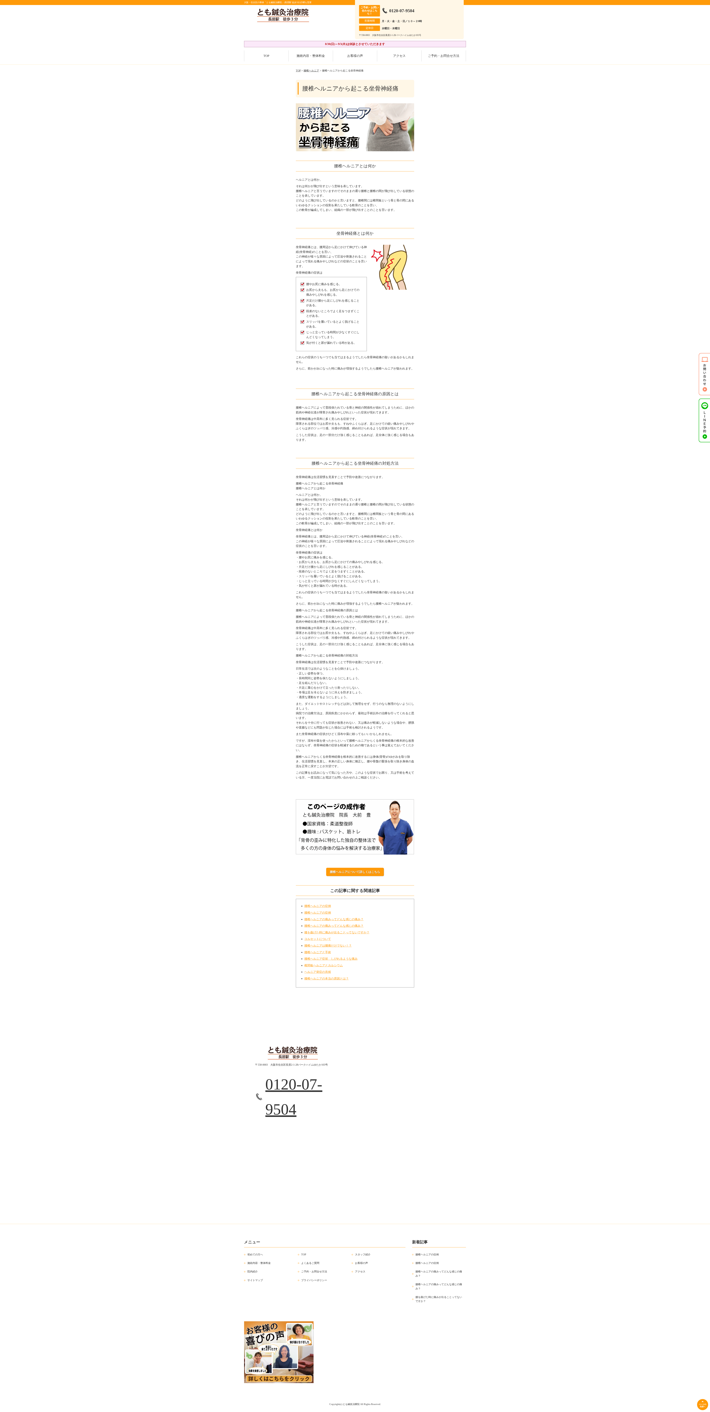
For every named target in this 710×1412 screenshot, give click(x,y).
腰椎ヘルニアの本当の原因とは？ (326, 978)
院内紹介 (252, 1271)
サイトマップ (255, 1280)
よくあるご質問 (310, 1263)
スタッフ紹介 (363, 1254)
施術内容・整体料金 (311, 56)
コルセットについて (317, 938)
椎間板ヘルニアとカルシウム (323, 965)
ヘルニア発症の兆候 (317, 971)
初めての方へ (255, 1254)
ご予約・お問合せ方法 (443, 56)
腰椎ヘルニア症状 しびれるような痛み (331, 958)
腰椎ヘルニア (311, 70)
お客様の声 (355, 56)
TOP (266, 56)
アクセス (399, 56)
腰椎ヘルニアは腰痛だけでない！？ (328, 945)
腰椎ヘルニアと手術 (317, 952)
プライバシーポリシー (314, 1280)
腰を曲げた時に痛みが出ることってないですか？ (336, 932)
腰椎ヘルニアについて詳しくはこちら (355, 871)
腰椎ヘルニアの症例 (317, 906)
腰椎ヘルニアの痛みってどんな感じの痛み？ (334, 919)
